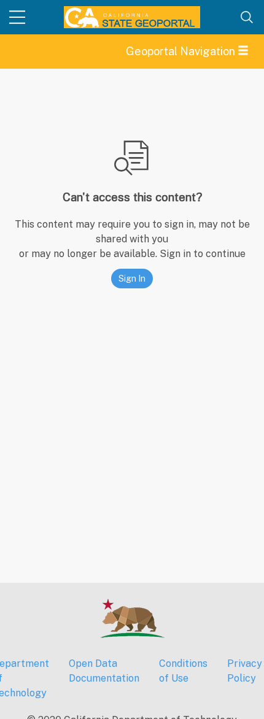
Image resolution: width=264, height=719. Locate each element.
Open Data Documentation (104, 671)
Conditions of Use (183, 671)
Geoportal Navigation (182, 51)
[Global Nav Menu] (17, 17)
